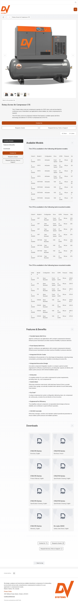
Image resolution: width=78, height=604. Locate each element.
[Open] (75, 9)
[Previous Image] (4, 55)
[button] (51, 143)
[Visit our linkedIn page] (14, 573)
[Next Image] (73, 55)
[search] (75, 2)
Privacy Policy (8, 591)
